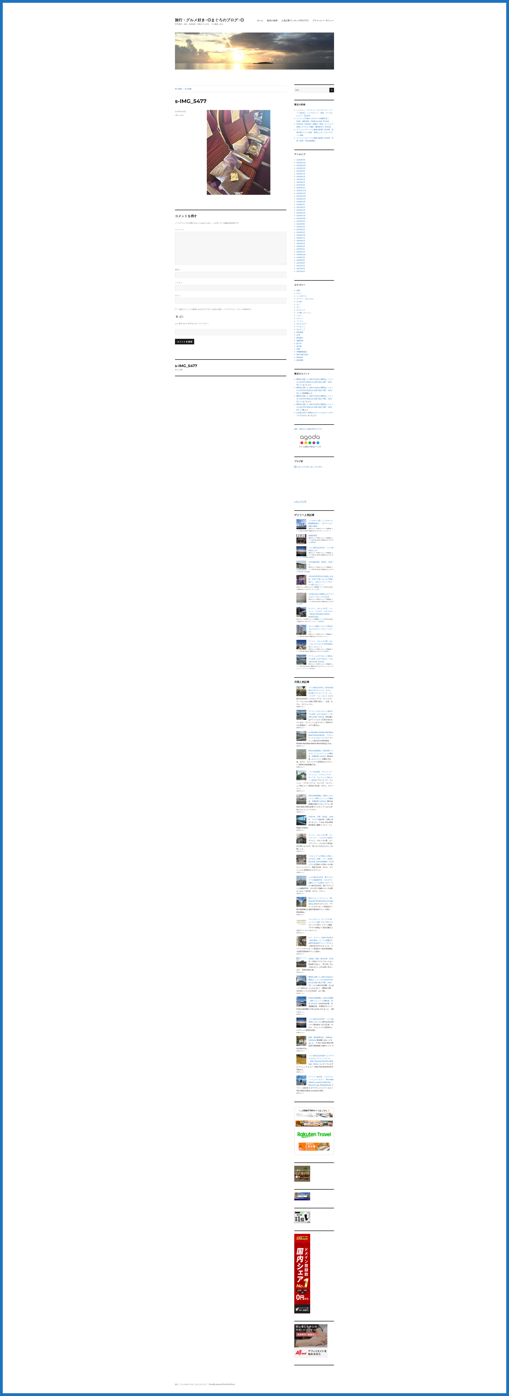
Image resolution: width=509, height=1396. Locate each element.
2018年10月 (301, 254)
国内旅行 (299, 338)
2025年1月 (300, 188)
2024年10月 (301, 196)
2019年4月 (300, 246)
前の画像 (178, 89)
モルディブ (300, 329)
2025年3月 (300, 185)
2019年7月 (300, 238)
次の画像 (188, 89)
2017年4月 (300, 271)
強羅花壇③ (312, 535)
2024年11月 (301, 193)
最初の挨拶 (272, 20)
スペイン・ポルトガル (305, 299)
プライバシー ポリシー (323, 20)
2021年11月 (300, 215)
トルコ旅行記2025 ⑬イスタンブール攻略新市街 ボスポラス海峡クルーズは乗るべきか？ (320, 880)
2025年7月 (300, 174)
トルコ (299, 315)
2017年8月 (300, 263)
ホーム (260, 20)
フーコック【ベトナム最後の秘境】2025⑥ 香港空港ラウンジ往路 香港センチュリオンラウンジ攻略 (314, 132)
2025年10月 (301, 165)
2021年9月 (300, 221)
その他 (299, 301)
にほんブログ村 (300, 501)
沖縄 (298, 349)
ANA (298, 290)
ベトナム (299, 321)
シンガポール (301, 296)
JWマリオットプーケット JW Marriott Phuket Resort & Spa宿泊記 (320, 901)
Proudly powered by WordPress (222, 1384)
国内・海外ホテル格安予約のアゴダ (308, 429)
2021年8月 (300, 224)
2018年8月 (300, 260)
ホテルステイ (301, 324)
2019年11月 (301, 235)
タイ (298, 304)
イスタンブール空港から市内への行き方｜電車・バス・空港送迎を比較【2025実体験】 (320, 859)
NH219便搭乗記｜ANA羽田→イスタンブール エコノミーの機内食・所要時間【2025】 (321, 753)
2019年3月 (300, 249)
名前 (177, 269)
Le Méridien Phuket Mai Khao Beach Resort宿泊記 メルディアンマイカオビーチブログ (320, 735)
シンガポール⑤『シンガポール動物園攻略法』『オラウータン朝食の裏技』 (320, 523)
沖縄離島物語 (301, 352)
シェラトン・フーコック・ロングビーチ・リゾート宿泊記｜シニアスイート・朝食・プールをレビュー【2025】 (314, 113)
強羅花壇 (299, 340)
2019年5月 (300, 243)
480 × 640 (179, 115)
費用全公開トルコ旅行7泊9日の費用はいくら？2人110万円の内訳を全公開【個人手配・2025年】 (314, 382)
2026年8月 (300, 160)
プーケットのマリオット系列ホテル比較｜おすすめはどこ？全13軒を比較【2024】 (320, 659)
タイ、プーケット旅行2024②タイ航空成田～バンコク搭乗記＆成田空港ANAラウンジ (320, 940)
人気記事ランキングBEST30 (295, 20)
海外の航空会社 (302, 354)
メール (178, 282)
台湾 (298, 335)
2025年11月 (301, 163)
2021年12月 (301, 213)
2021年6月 (300, 229)
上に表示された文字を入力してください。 (192, 323)
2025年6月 (300, 176)
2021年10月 (301, 218)
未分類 (299, 346)
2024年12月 (301, 190)
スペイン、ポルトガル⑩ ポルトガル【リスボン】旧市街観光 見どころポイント (321, 644)
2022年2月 (300, 210)
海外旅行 (299, 357)
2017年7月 (300, 266)
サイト (178, 295)
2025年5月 (300, 179)
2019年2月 (300, 252)
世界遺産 (299, 332)
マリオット (300, 327)
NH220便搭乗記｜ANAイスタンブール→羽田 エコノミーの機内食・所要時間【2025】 (321, 798)
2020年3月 (300, 232)
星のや (299, 343)
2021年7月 (300, 227)
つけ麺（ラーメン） (304, 313)
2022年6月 (300, 207)
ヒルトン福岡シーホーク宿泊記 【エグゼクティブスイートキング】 (321, 629)
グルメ (299, 293)
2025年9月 (300, 168)
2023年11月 (301, 202)
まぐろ (322, 587)
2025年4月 (300, 182)
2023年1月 (300, 204)
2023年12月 (301, 199)
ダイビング (300, 310)
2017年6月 (300, 268)
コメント (179, 229)
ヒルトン (299, 318)
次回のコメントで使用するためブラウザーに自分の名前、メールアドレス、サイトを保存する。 (216, 309)
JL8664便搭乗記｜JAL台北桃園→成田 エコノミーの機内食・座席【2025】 (320, 1001)
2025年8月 (300, 171)
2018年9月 (300, 257)
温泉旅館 (299, 360)
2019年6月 (300, 241)
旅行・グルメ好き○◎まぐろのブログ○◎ (209, 20)
